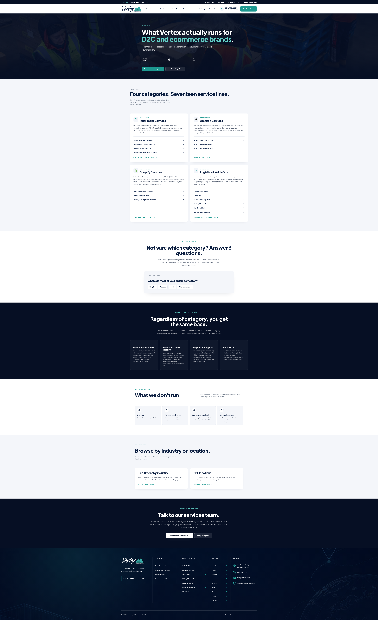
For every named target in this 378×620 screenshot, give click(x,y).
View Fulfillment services (146, 158)
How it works (151, 9)
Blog (213, 2)
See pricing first (203, 536)
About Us (211, 9)
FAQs (239, 2)
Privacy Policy (229, 615)
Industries (176, 9)
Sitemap (254, 615)
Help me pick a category (153, 69)
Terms (242, 615)
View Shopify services (144, 217)
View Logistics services (206, 217)
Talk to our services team (179, 536)
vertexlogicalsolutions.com (246, 583)
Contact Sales (248, 9)
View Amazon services (205, 158)
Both (172, 287)
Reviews (207, 2)
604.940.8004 (242, 572)
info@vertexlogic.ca (244, 577)
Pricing (202, 9)
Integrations (231, 2)
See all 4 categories (175, 69)
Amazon (163, 287)
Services (163, 9)
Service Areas (188, 9)
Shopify (152, 287)
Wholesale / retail (185, 287)
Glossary (221, 2)
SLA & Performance (250, 2)
